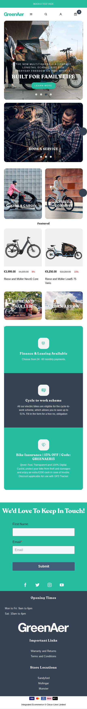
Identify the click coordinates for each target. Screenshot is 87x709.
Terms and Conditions (43, 656)
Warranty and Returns (43, 651)
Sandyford (44, 678)
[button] (36, 94)
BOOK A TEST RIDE (43, 4)
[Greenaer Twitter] (37, 584)
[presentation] (83, 131)
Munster (43, 688)
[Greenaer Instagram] (49, 584)
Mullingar (43, 683)
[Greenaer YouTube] (61, 584)
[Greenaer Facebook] (25, 584)
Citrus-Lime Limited (56, 704)
